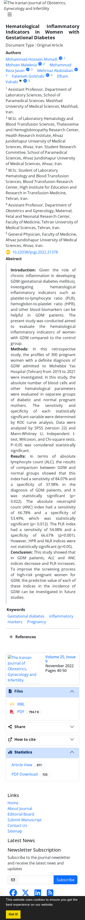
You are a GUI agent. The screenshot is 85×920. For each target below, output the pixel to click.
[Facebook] (13, 894)
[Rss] (50, 894)
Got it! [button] (13, 914)
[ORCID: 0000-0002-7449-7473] (25, 81)
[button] (55, 905)
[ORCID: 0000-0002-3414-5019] (60, 58)
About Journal (20, 808)
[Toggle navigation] (41, 14)
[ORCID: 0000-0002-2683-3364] (76, 69)
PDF (27, 711)
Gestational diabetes (26, 616)
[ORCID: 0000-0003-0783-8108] (47, 75)
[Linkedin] (37, 894)
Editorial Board (21, 814)
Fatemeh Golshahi (28, 76)
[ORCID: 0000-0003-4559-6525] (40, 64)
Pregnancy (36, 621)
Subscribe (65, 879)
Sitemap (15, 831)
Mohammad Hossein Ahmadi (31, 59)
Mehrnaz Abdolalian (55, 70)
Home (13, 802)
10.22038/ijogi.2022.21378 (35, 252)
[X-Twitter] (25, 894)
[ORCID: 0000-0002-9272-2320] (28, 69)
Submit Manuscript (25, 819)
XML (20, 704)
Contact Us (17, 825)
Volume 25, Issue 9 (60, 659)
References (25, 636)
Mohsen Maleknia (21, 64)
